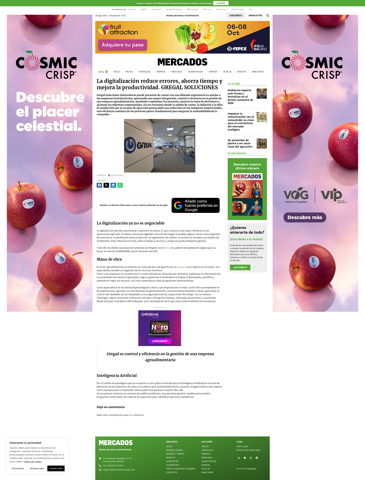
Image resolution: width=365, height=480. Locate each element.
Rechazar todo (37, 468)
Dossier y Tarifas (175, 453)
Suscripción (172, 465)
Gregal (181, 266)
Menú (101, 71)
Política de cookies (32, 461)
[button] (267, 15)
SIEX (167, 247)
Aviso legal (243, 446)
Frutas (129, 71)
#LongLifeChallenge (174, 9)
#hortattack (156, 9)
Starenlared (251, 468)
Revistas (241, 71)
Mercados (176, 71)
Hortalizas (145, 71)
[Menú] (106, 71)
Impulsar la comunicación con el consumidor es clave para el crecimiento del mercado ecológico (241, 121)
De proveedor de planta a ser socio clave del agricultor (240, 143)
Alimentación (195, 71)
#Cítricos (132, 9)
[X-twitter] (239, 458)
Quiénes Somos (174, 450)
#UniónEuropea (238, 9)
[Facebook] (245, 458)
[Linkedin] (257, 458)
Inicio (117, 71)
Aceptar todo (56, 468)
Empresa (160, 71)
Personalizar (18, 468)
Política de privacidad (248, 450)
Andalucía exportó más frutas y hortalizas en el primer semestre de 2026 (240, 96)
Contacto (171, 472)
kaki (250, 9)
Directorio (258, 71)
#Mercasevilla (192, 9)
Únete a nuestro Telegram (180, 468)
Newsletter (172, 461)
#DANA (144, 9)
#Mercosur (207, 9)
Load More (182, 430)
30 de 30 (227, 71)
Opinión (213, 71)
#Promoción (222, 9)
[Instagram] (251, 458)
